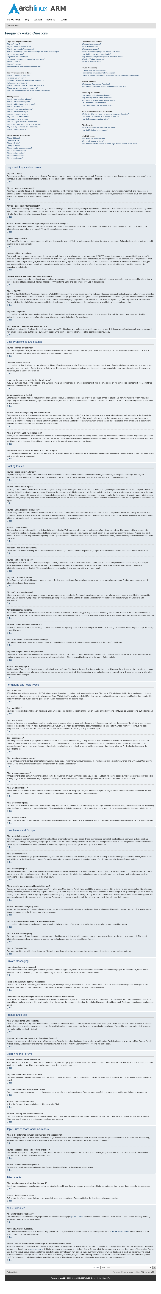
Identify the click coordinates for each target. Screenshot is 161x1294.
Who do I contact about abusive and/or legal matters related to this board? (110, 144)
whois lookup (35, 1249)
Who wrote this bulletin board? (93, 139)
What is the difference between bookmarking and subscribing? (105, 114)
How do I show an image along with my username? (26, 85)
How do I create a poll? (15, 107)
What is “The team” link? (91, 62)
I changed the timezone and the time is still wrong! (25, 80)
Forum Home (13, 20)
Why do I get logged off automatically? (21, 49)
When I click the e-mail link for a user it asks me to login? (28, 90)
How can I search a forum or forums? (96, 95)
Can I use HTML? (13, 140)
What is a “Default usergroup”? (93, 59)
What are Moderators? (90, 47)
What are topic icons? (15, 158)
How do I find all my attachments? (95, 130)
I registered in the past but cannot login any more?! (26, 59)
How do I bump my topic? (16, 129)
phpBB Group (77, 1217)
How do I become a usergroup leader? (96, 54)
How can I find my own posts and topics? (97, 105)
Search (38, 20)
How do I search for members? (94, 103)
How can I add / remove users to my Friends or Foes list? (104, 86)
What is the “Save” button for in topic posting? (24, 124)
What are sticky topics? (16, 153)
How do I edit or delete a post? (18, 102)
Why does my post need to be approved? (22, 127)
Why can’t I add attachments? (18, 117)
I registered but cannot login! (17, 57)
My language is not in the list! (17, 83)
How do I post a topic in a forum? (19, 99)
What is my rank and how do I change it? (22, 88)
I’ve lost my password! (15, 54)
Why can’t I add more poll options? (20, 109)
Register (51, 20)
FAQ (27, 20)
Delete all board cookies (130, 1272)
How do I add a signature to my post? (21, 104)
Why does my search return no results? (97, 98)
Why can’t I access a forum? (17, 114)
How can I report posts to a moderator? (22, 122)
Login (64, 20)
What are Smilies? (13, 143)
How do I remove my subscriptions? (95, 119)
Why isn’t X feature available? (93, 141)
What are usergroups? (90, 49)
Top (10, 182)
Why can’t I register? (14, 64)
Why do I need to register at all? (19, 47)
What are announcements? (17, 151)
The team (116, 1272)
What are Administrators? (91, 44)
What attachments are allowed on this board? (99, 128)
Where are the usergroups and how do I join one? (100, 52)
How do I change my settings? (18, 75)
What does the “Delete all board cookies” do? (24, 67)
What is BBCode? (13, 138)
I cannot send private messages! (94, 70)
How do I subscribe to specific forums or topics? (100, 116)
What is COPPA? (13, 62)
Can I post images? (14, 145)
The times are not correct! (16, 78)
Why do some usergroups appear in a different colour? (102, 57)
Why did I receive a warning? (18, 119)
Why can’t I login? (13, 44)
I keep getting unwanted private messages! (98, 73)
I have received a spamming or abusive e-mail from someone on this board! (110, 75)
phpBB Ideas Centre (120, 1231)
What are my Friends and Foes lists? (96, 84)
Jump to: (96, 1267)
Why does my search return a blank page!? (98, 100)
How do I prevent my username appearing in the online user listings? (33, 52)
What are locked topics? (16, 156)
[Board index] (37, 13)
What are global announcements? (19, 148)
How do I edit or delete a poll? (18, 112)
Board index (14, 25)
